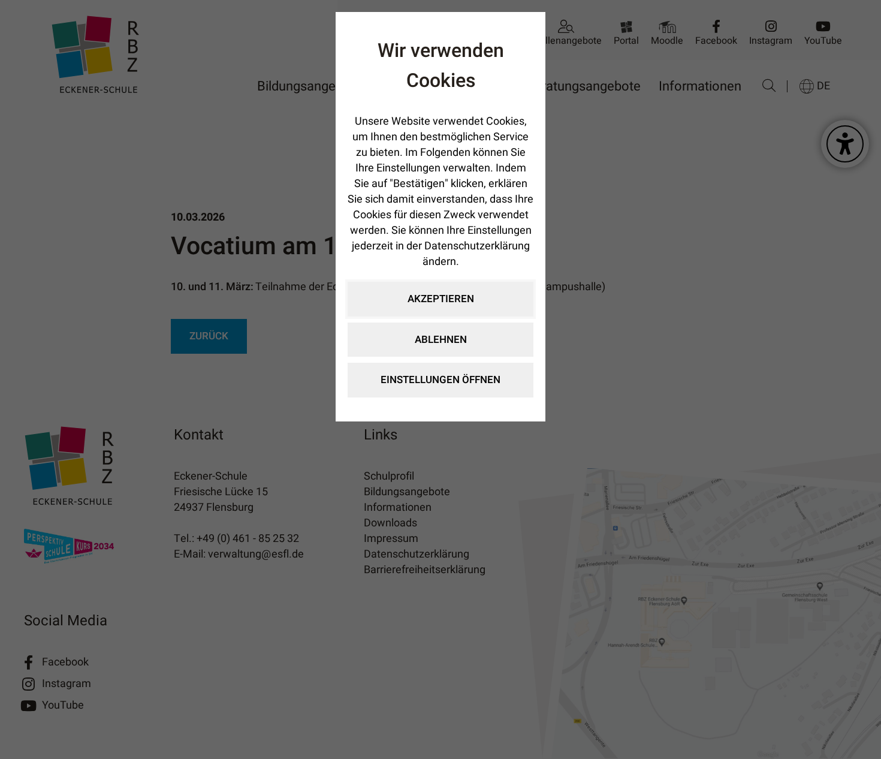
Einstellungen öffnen (440, 379)
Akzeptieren (441, 298)
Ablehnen (441, 339)
